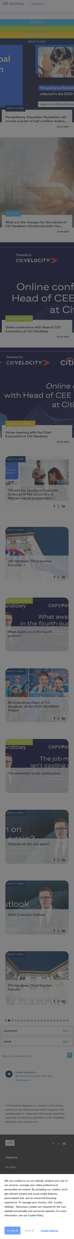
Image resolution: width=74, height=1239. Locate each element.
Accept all (12, 1230)
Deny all (29, 1230)
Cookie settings (49, 1230)
